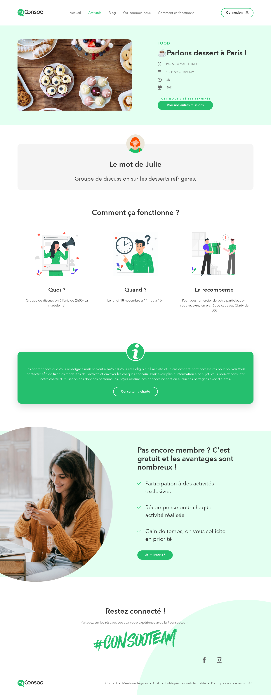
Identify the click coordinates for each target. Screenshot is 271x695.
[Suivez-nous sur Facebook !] (204, 660)
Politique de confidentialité (185, 683)
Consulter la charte (135, 391)
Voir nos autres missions (185, 105)
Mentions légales (135, 683)
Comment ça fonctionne (176, 13)
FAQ (250, 683)
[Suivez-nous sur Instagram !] (219, 660)
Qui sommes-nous (137, 13)
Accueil (75, 13)
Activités (94, 13)
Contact (111, 683)
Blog (112, 13)
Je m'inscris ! (155, 555)
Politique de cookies (226, 683)
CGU (156, 683)
